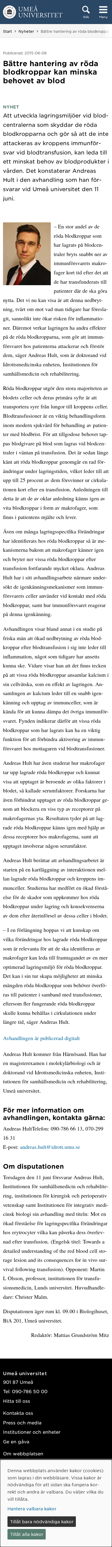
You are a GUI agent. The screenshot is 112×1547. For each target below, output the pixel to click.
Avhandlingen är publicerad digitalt (41, 1038)
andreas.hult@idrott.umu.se (50, 1146)
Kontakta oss (18, 1413)
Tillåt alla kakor (26, 1534)
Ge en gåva (16, 1441)
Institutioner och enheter (31, 1432)
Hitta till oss (16, 1401)
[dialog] (56, 1503)
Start (7, 31)
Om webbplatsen (23, 1453)
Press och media (22, 1422)
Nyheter (26, 31)
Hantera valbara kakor (31, 1508)
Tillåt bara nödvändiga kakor (41, 1521)
